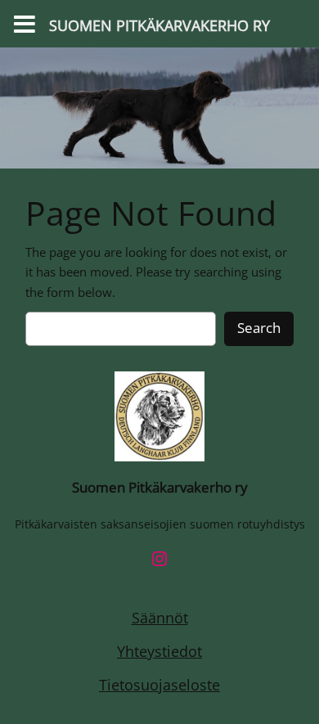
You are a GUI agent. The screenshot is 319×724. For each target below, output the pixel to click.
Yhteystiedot (159, 651)
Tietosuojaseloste (159, 685)
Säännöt (160, 617)
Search (259, 327)
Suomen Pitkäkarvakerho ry (160, 487)
